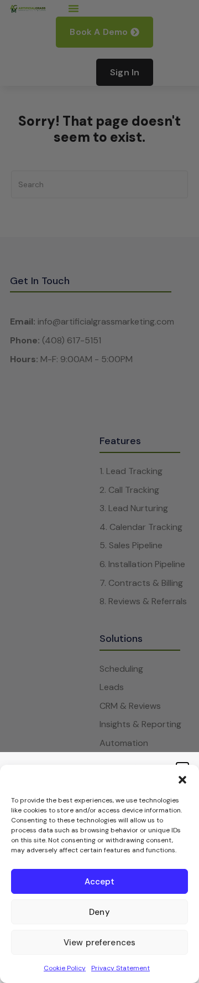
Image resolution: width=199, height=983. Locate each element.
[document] (99, 491)
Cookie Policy (65, 968)
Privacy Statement (120, 968)
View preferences (99, 942)
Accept (100, 881)
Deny (99, 912)
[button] (182, 778)
